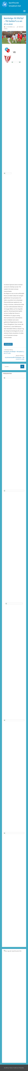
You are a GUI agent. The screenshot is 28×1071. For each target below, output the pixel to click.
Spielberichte (8, 344)
